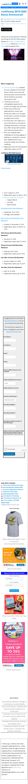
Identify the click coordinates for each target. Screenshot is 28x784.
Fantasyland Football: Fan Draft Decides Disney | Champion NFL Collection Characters (14, 728)
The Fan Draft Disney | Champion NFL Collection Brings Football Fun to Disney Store (14, 709)
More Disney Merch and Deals (14, 544)
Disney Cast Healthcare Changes (13, 485)
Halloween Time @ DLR (10, 491)
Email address (14, 582)
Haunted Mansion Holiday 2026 (12, 487)
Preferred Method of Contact (13, 379)
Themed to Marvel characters (13, 197)
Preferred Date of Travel (11, 388)
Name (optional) (14, 576)
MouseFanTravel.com (11, 321)
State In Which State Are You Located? (12, 370)
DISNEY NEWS (5, 502)
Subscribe (14, 3)
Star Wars (18, 23)
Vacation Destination (11, 396)
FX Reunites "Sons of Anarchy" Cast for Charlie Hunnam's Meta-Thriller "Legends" (14, 716)
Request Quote (9, 454)
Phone (6, 361)
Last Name (7, 345)
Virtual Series (6, 168)
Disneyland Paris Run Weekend (12, 208)
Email (6, 353)
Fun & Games (5, 7)
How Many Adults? (10, 413)
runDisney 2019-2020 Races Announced (13, 13)
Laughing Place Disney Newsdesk (14, 19)
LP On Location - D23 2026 (11, 500)
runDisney (13, 23)
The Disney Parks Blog (11, 87)
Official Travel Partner (14, 569)
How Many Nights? (10, 404)
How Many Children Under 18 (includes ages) (13, 421)
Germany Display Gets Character (13, 489)
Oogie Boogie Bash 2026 (10, 494)
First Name (7, 337)
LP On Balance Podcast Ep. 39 (12, 498)
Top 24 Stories (22, 7)
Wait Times (13, 7)
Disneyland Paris (7, 23)
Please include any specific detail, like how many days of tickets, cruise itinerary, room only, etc (14, 432)
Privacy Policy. (16, 767)
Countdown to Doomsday (11, 496)
